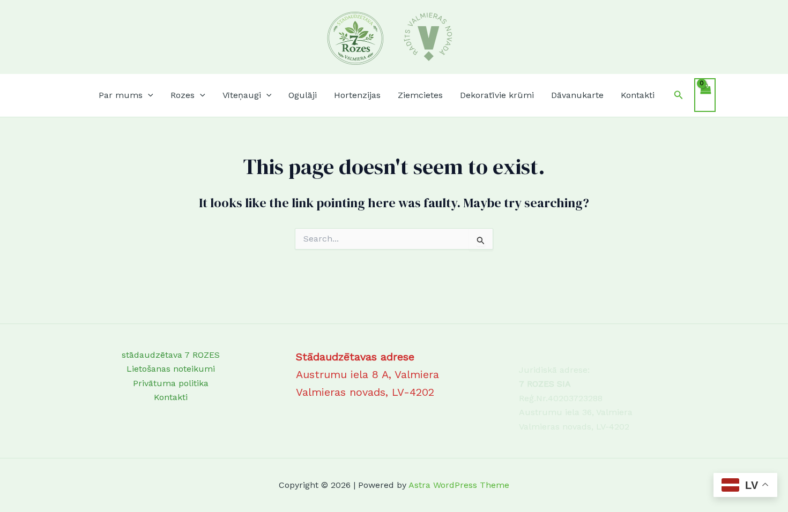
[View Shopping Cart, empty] (705, 94)
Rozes (182, 95)
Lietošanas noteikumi (171, 369)
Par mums (121, 95)
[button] (148, 95)
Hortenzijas (357, 95)
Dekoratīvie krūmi (497, 95)
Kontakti (638, 95)
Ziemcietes (420, 95)
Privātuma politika (171, 383)
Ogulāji (302, 95)
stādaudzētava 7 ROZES (171, 355)
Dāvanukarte (577, 95)
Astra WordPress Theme (458, 485)
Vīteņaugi (241, 95)
